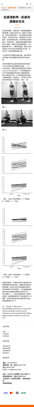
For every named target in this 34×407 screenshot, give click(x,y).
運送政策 (6, 353)
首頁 (4, 331)
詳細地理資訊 (7, 383)
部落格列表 (12, 7)
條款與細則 (6, 348)
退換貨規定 (6, 346)
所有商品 (6, 336)
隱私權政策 (6, 350)
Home (4, 7)
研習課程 (6, 334)
